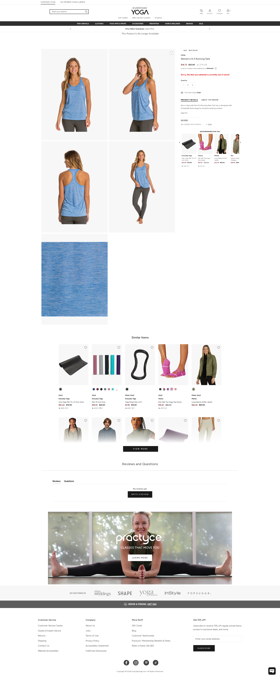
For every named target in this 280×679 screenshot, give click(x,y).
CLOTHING (99, 24)
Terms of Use (92, 635)
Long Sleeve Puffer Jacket (220, 159)
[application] (272, 671)
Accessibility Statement (97, 645)
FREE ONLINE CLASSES (141, 18)
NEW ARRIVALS (83, 24)
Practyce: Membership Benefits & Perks (151, 640)
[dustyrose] (109, 389)
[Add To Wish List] (171, 52)
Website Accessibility (48, 651)
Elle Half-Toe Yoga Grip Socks (204, 159)
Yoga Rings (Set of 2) (133, 400)
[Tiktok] (156, 662)
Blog (134, 630)
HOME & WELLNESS (172, 24)
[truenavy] (94, 389)
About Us (90, 625)
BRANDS (189, 24)
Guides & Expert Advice (49, 630)
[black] (60, 389)
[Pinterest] (146, 662)
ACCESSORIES (137, 24)
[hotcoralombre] (175, 389)
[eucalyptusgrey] (105, 389)
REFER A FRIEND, (142, 604)
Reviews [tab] (56, 482)
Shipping (42, 640)
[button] (185, 166)
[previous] (71, 29)
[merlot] (97, 389)
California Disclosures (96, 651)
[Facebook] (126, 662)
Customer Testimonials (143, 635)
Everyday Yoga (187, 155)
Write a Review (141, 495)
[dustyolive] (193, 389)
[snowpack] (160, 389)
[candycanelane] (164, 389)
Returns (41, 635)
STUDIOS (158, 18)
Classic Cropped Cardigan (236, 159)
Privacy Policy (92, 640)
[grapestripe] (168, 389)
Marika (216, 155)
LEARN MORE (140, 558)
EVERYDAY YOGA (48, 2)
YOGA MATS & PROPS (118, 24)
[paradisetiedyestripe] (171, 389)
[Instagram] (136, 662)
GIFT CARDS (123, 18)
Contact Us (43, 645)
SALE (201, 24)
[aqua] (113, 389)
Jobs (88, 630)
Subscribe (204, 648)
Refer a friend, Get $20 (143, 645)
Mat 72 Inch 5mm (98, 400)
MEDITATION (154, 24)
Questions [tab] (69, 482)
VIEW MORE (140, 449)
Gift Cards (137, 625)
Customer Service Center (50, 625)
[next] (209, 29)
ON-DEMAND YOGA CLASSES (72, 2)
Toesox (200, 155)
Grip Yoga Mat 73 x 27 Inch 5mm (189, 159)
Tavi (232, 155)
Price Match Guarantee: (140, 29)
